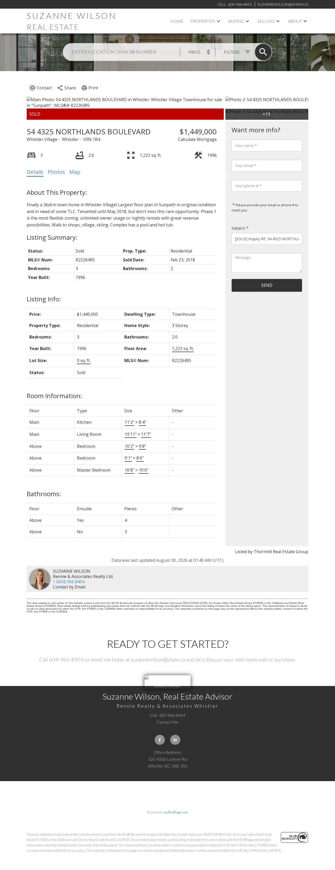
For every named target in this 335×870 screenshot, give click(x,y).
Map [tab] (74, 171)
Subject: (238, 228)
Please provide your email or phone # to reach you (265, 208)
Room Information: (54, 395)
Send (266, 285)
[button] (160, 740)
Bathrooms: (44, 493)
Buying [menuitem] (236, 21)
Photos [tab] (56, 171)
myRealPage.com (176, 812)
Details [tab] (35, 171)
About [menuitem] (295, 21)
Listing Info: (44, 299)
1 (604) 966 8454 (69, 582)
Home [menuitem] (176, 21)
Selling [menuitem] (266, 21)
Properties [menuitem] (202, 21)
